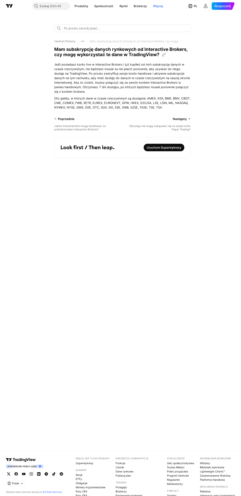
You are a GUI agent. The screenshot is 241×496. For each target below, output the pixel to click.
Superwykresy (84, 463)
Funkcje (120, 463)
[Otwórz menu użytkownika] (205, 6)
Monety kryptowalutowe (90, 487)
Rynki (124, 6)
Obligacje (81, 483)
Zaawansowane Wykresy (215, 475)
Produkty (81, 6)
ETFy (79, 479)
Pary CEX (81, 491)
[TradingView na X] (8, 474)
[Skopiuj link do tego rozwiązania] (164, 55)
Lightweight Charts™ (212, 471)
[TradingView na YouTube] (23, 474)
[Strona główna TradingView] (9, 6)
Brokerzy (140, 6)
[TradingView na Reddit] (61, 474)
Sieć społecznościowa (180, 463)
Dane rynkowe (124, 471)
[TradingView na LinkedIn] (38, 474)
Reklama (205, 491)
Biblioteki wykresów (212, 467)
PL (195, 6)
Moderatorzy (175, 483)
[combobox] (122, 28)
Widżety (205, 463)
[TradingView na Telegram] (46, 474)
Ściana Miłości (175, 467)
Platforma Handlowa (212, 479)
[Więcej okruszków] (82, 41)
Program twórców (178, 475)
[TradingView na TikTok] (53, 474)
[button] (91, 6)
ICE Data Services (52, 492)
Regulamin (173, 479)
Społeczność (103, 6)
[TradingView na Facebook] (16, 474)
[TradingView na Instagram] (31, 474)
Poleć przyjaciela (177, 471)
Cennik (120, 467)
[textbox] (123, 28)
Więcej (158, 6)
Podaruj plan (123, 475)
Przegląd (121, 487)
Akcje (79, 474)
